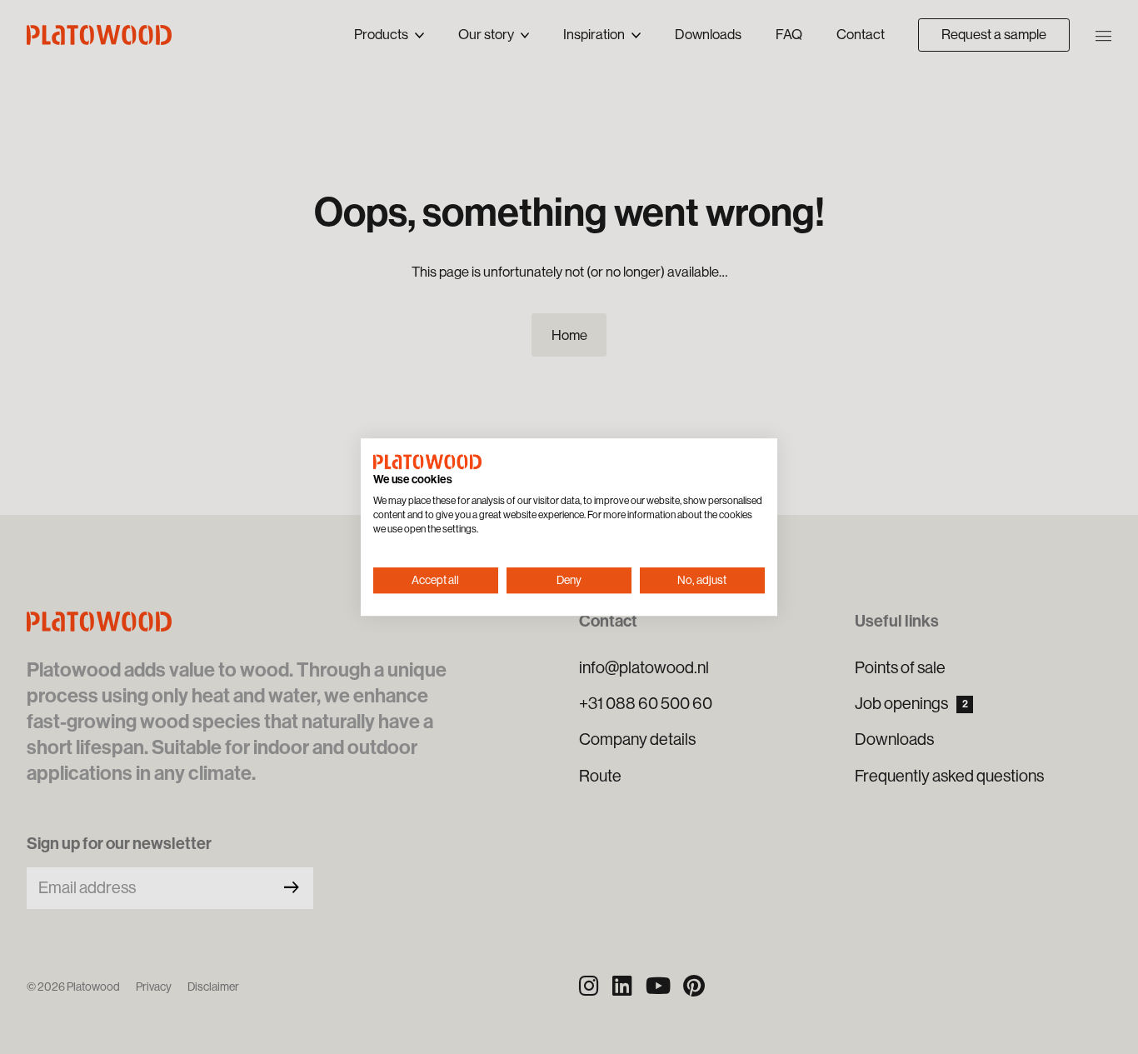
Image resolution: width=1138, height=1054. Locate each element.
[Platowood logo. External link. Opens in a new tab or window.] (427, 461)
